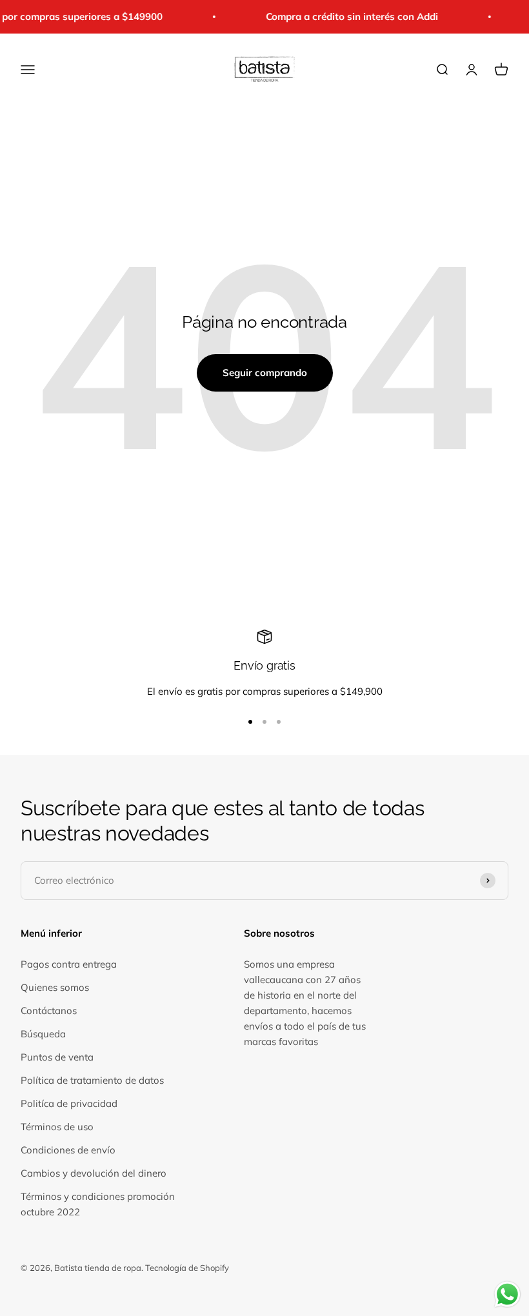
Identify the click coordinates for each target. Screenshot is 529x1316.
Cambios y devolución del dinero (93, 1173)
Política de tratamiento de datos (92, 1080)
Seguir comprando (265, 372)
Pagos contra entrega (69, 964)
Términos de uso (57, 1127)
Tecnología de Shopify (187, 1267)
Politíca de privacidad (69, 1103)
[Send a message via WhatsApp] (507, 1294)
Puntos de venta (57, 1057)
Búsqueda (43, 1034)
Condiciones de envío (68, 1150)
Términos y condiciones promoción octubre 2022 (98, 1204)
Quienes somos (55, 987)
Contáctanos (49, 1010)
